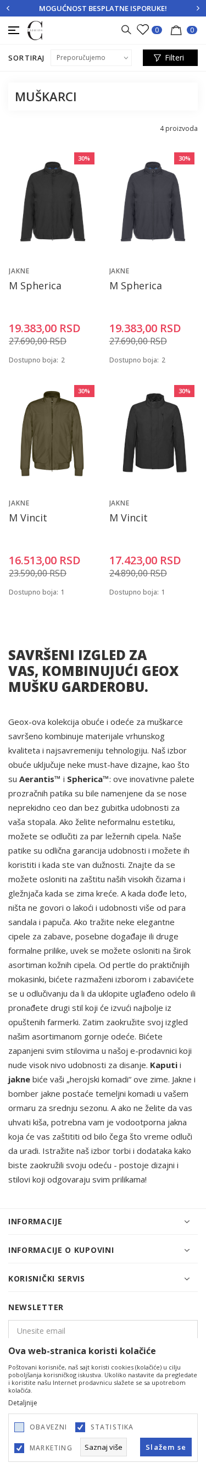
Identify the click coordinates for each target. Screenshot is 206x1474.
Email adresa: (43, 145)
